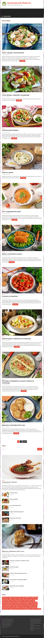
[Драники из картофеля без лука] (22, 409)
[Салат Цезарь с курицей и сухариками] (22, 79)
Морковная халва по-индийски (17, 585)
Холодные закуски (26, 608)
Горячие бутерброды (26, 597)
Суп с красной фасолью (15, 505)
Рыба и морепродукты (17, 602)
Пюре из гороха (7, 172)
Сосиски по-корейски (10, 296)
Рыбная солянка (13, 492)
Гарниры (19, 597)
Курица (30, 599)
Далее (24, 441)
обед (32, 608)
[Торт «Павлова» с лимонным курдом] (5, 583)
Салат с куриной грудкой (7, 605)
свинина (38, 608)
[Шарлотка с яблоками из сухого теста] (22, 548)
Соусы (3, 549)
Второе (3, 93)
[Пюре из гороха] (22, 157)
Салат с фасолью (29, 605)
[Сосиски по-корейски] (22, 280)
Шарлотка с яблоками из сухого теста (13, 551)
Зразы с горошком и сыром (12, 254)
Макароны (35, 599)
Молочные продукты (6, 600)
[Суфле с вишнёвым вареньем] (5, 515)
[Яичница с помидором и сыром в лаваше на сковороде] (22, 365)
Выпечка (15, 597)
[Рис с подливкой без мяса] (22, 196)
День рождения (5, 599)
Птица (33, 600)
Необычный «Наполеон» (15, 518)
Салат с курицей (16, 605)
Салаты (35, 605)
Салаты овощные (24, 607)
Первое (3, 128)
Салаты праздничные (33, 607)
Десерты (3, 480)
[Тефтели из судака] (5, 570)
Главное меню (7, 16)
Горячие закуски (34, 597)
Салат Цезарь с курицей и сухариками (15, 95)
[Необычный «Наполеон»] (5, 522)
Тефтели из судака (14, 566)
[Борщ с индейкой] (5, 503)
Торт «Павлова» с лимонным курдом (18, 579)
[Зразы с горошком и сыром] (22, 238)
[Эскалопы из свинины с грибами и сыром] (5, 564)
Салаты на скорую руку (16, 607)
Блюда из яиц (5, 597)
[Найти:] (22, 449)
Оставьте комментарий (6, 54)
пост (35, 608)
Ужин (21, 608)
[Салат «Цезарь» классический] (22, 37)
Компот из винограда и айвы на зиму (18, 573)
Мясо (12, 600)
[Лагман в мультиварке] (22, 116)
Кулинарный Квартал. (19, 2)
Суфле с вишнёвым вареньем (17, 511)
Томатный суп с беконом (9, 482)
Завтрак (15, 599)
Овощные (29, 600)
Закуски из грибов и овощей (23, 599)
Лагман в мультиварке (10, 130)
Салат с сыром (22, 605)
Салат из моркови (26, 602)
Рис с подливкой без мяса (11, 211)
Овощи (25, 600)
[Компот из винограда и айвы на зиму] (5, 577)
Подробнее (19, 100)
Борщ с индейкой (14, 499)
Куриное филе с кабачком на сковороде (16, 338)
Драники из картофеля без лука (13, 425)
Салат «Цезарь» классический (13, 53)
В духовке (10, 597)
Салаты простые (6, 608)
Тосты (18, 608)
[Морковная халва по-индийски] (5, 589)
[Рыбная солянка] (5, 496)
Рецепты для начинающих (7, 602)
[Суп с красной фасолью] (5, 509)
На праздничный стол (19, 600)
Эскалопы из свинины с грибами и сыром (19, 560)
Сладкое (11, 608)
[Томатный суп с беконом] (22, 479)
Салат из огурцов (34, 602)
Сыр (15, 608)
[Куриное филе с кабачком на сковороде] (22, 323)
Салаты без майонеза (6, 607)
